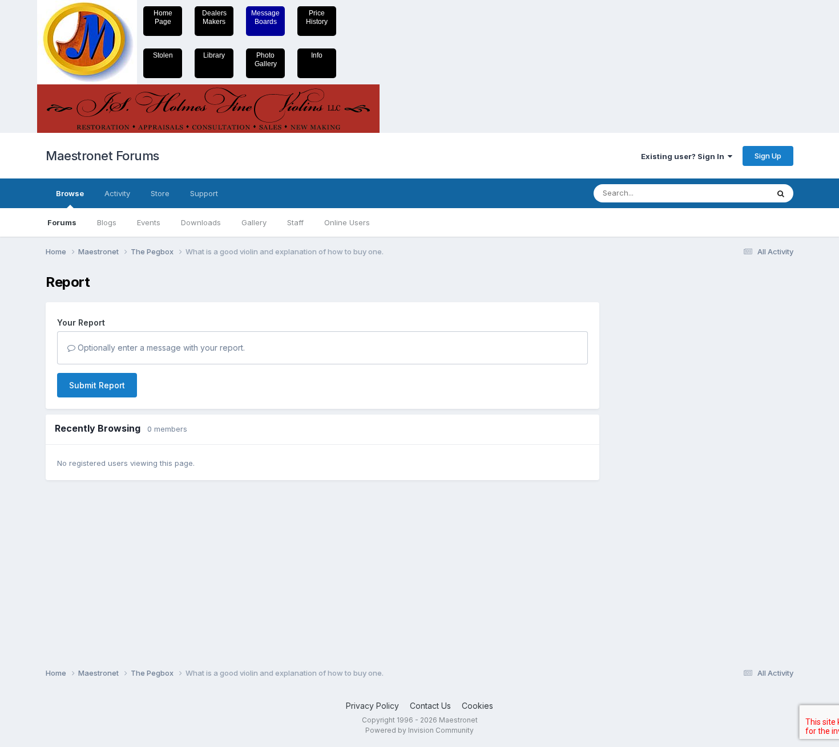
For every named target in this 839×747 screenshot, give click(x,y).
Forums (61, 222)
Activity (117, 193)
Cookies (477, 706)
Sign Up (768, 155)
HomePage (163, 17)
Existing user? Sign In (684, 156)
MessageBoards (265, 17)
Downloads (201, 222)
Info (316, 55)
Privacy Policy (372, 706)
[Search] (780, 193)
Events (148, 222)
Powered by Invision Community (419, 730)
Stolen (163, 55)
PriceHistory (317, 17)
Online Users (347, 222)
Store (160, 193)
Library (214, 55)
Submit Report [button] (97, 385)
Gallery (254, 222)
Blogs (106, 222)
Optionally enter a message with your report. (160, 347)
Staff (295, 222)
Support (204, 193)
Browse (70, 193)
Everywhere (733, 193)
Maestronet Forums (102, 155)
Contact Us (430, 706)
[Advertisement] (656, 445)
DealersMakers (214, 17)
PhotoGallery (266, 59)
